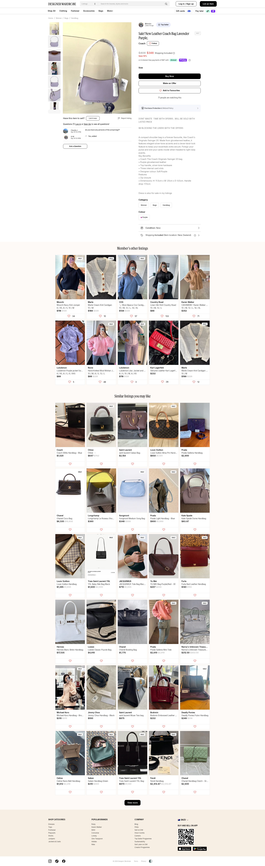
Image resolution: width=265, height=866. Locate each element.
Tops (50, 827)
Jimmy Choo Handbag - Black (101, 715)
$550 (90, 718)
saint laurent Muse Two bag (131, 715)
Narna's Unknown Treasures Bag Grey (198, 650)
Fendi (153, 778)
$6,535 (65, 521)
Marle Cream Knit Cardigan (100, 305)
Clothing (63, 11)
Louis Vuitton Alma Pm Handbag (164, 453)
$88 (152, 310)
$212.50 (190, 652)
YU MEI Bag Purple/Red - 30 (163, 584)
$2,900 (185, 455)
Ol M (72, 136)
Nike (93, 844)
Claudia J (74, 130)
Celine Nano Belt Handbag (68, 781)
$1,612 (63, 784)
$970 (125, 784)
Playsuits (51, 833)
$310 (62, 718)
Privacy (143, 861)
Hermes (60, 647)
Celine (60, 778)
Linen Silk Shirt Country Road (163, 305)
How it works (140, 833)
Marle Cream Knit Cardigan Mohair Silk (198, 370)
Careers (138, 836)
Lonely (94, 836)
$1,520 (60, 455)
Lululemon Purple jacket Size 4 (70, 370)
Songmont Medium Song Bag (132, 518)
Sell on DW (139, 830)
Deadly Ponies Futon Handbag (194, 715)
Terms (136, 861)
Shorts (50, 836)
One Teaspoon (97, 839)
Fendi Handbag (157, 781)
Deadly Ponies (188, 712)
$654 (156, 455)
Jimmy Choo (94, 712)
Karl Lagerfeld (157, 368)
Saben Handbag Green (98, 781)
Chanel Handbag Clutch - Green (195, 781)
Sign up (190, 4)
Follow (154, 43)
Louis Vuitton (156, 450)
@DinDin (148, 24)
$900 (156, 521)
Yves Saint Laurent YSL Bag (131, 781)
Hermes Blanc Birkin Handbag (70, 650)
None (90, 368)
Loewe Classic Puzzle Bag (99, 650)
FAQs (137, 827)
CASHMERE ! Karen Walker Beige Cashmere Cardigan (205, 305)
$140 (186, 587)
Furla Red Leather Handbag (193, 584)
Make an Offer (169, 83)
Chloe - (92, 453)
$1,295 (64, 587)
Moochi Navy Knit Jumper (68, 305)
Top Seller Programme (143, 839)
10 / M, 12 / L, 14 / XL (128, 308)
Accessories (89, 11)
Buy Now (169, 76)
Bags (101, 11)
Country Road (156, 302)
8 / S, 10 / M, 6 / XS (128, 373)
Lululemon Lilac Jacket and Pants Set (135, 370)
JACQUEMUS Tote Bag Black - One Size (137, 584)
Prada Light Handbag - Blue (162, 518)
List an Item (208, 4)
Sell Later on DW (141, 844)
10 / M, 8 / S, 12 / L (96, 373)
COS (121, 302)
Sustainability (140, 841)
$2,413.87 (160, 784)
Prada (184, 450)
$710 (125, 587)
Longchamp (93, 515)
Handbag (74, 18)
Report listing (126, 118)
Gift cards (181, 11)
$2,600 (185, 784)
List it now (93, 118)
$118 (62, 310)
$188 (93, 310)
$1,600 (95, 587)
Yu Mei (153, 581)
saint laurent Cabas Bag (129, 453)
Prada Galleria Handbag (191, 453)
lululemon (62, 368)
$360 (90, 521)
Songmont (124, 515)
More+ (110, 11)
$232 (153, 373)
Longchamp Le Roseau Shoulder (102, 518)
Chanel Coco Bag (64, 518)
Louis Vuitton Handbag (67, 584)
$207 (155, 587)
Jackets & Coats (54, 841)
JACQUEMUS (125, 581)
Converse (95, 833)
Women (59, 18)
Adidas (94, 841)
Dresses (51, 824)
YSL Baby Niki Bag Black (99, 584)
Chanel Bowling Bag (128, 650)
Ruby (94, 824)
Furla (183, 581)
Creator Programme (142, 847)
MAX (93, 830)
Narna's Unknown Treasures (195, 647)
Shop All (51, 11)
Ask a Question (75, 146)
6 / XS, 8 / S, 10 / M (65, 308)
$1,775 (122, 652)
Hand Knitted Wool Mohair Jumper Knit (105, 370)
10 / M (91, 308)
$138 (124, 310)
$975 (121, 718)
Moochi (60, 302)
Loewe (91, 647)
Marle (90, 302)
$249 (186, 718)
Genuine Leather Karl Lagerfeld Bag (166, 370)
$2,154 (122, 455)
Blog (136, 824)
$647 (93, 455)
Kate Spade (186, 515)
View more (132, 802)
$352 (184, 310)
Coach (142, 43)
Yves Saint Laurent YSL (99, 581)
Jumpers (51, 839)
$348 (125, 521)
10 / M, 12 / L (156, 308)
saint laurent (125, 450)
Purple (145, 217)
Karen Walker (187, 302)
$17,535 (60, 652)
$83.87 (185, 521)
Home (50, 18)
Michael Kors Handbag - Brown (70, 715)
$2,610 (157, 652)
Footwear (75, 11)
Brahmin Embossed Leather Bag (164, 715)
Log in (182, 4)
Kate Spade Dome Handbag (193, 518)
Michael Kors (63, 712)
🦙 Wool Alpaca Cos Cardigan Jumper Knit (138, 305)
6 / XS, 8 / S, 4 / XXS (66, 373)
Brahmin (154, 712)
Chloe (90, 450)
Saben (91, 778)
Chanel (60, 515)
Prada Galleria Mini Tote (160, 650)
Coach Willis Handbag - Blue (69, 453)
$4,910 (91, 652)
